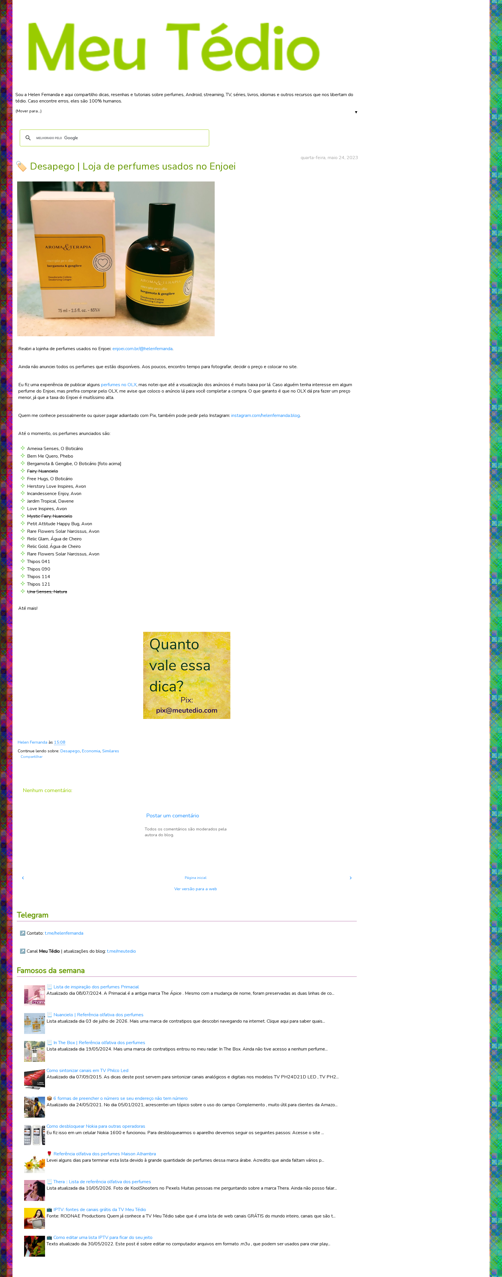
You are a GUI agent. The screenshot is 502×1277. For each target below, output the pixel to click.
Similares (110, 751)
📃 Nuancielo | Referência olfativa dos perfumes (95, 1015)
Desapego (70, 751)
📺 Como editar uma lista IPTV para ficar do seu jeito (99, 1237)
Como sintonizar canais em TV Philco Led (87, 1070)
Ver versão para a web (195, 889)
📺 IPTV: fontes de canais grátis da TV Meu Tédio (96, 1209)
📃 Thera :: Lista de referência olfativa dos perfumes (98, 1182)
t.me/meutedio (121, 951)
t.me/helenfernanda (64, 933)
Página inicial (196, 877)
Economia (91, 751)
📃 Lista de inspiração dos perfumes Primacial (92, 987)
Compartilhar (31, 756)
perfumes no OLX (119, 385)
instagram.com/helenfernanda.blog (265, 415)
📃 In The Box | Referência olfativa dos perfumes (95, 1042)
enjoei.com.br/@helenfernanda (142, 349)
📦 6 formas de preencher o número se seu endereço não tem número (117, 1098)
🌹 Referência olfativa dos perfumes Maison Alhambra (101, 1154)
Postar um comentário (172, 815)
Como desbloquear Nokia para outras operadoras (95, 1126)
